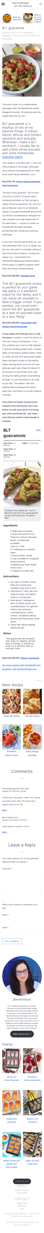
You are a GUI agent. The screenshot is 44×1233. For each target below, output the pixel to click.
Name (5, 915)
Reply (4, 810)
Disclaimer (22, 1193)
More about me (21, 1034)
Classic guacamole (30, 658)
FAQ (22, 1208)
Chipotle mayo (27, 276)
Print (38, 429)
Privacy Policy (22, 1190)
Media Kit (22, 1206)
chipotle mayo (12, 157)
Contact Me (22, 1203)
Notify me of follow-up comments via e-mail (20, 906)
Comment (7, 869)
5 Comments (7, 39)
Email (5, 927)
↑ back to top (22, 1181)
